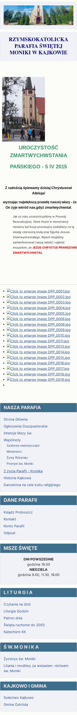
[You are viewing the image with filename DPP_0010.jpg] (38, 335)
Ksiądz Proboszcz (18, 512)
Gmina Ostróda (16, 704)
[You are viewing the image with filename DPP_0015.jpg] (38, 357)
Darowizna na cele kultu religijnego (32, 485)
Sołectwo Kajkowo (19, 697)
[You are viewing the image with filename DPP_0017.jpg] (38, 368)
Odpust (9, 533)
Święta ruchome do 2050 (24, 625)
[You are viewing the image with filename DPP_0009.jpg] (39, 329)
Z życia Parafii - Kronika (23, 471)
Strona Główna (16, 419)
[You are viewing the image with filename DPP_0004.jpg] (38, 307)
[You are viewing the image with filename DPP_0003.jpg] (39, 302)
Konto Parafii (14, 526)
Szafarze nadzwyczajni (23, 445)
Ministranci (14, 451)
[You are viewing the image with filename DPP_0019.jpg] (38, 379)
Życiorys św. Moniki (20, 659)
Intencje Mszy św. (18, 433)
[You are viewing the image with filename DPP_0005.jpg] (39, 313)
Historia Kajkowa (17, 478)
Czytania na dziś (17, 604)
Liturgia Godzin (16, 611)
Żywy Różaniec (17, 457)
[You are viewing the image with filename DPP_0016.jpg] (38, 363)
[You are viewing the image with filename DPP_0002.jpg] (39, 296)
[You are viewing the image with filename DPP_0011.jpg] (38, 340)
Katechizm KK (15, 632)
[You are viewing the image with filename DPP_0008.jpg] (39, 324)
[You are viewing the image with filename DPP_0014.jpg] (38, 351)
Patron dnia (13, 618)
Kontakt (10, 519)
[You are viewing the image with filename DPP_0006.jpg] (38, 318)
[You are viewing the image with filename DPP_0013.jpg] (38, 346)
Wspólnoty (12, 440)
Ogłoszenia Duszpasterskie (25, 426)
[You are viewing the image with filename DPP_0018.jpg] (38, 374)
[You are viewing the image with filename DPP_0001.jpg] (38, 291)
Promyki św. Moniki (20, 463)
